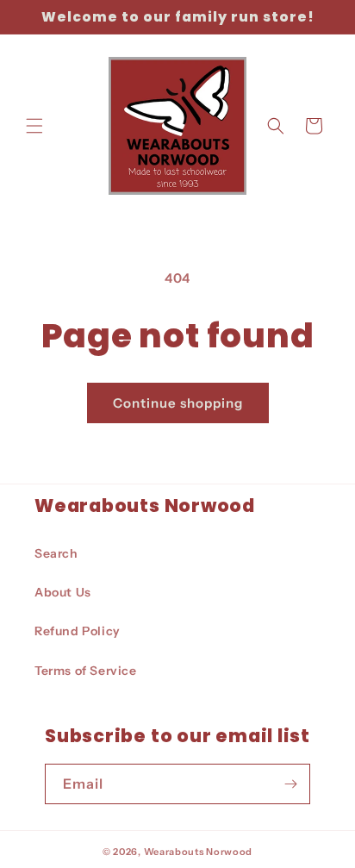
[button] (34, 126)
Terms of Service (85, 670)
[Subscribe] (290, 784)
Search (56, 553)
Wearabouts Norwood (198, 852)
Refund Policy (77, 631)
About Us (62, 592)
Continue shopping (178, 403)
